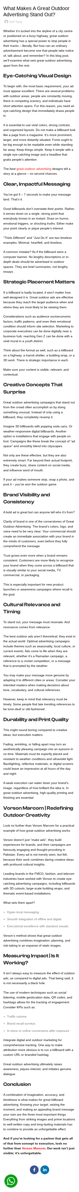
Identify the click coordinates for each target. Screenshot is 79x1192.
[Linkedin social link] (44, 1169)
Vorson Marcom (33, 1148)
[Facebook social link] (34, 1169)
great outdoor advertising (33, 169)
